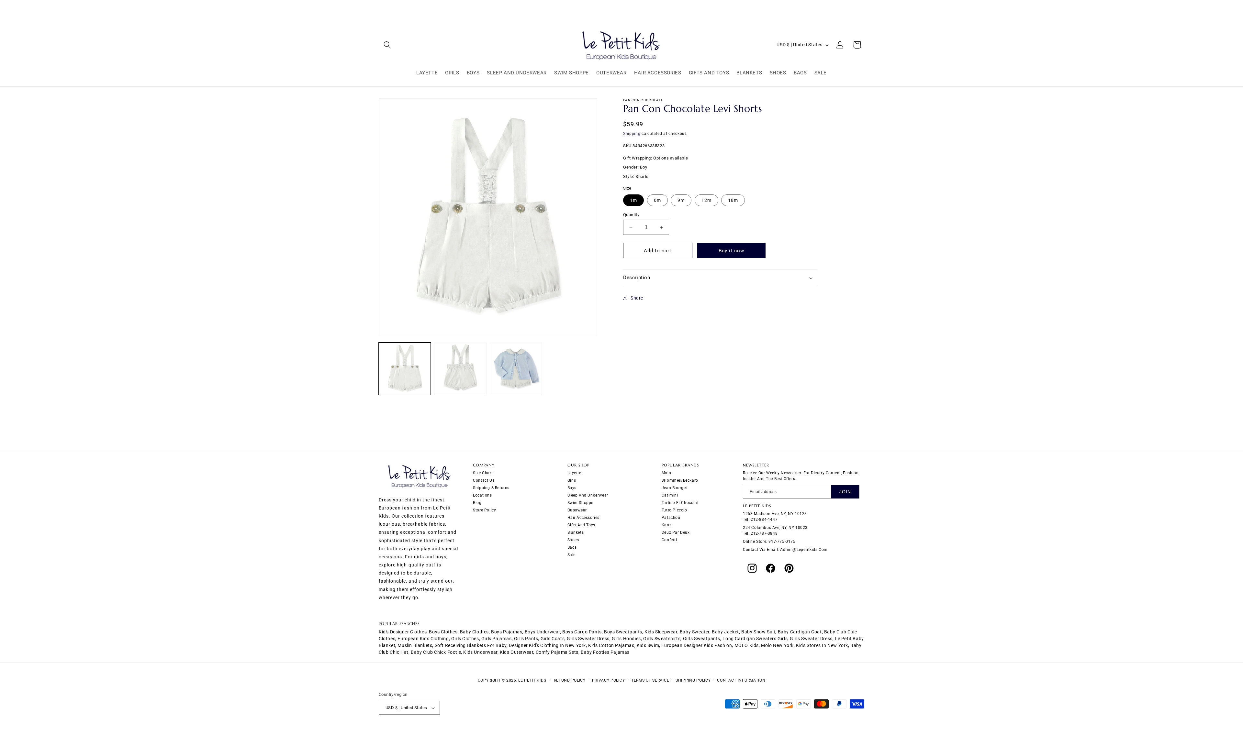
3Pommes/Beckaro (680, 480)
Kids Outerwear (516, 652)
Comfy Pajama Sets (557, 652)
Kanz (666, 525)
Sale (571, 555)
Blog (477, 502)
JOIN (845, 491)
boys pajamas (506, 631)
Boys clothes (443, 631)
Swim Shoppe (580, 502)
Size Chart (483, 473)
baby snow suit (758, 631)
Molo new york (777, 645)
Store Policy (484, 510)
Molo (666, 473)
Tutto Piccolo (674, 510)
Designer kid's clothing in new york (547, 645)
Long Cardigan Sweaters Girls (755, 638)
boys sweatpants (623, 631)
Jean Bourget (674, 488)
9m (681, 200)
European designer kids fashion (696, 645)
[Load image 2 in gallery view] (460, 369)
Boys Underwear (542, 631)
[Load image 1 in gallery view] (405, 369)
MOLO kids (746, 645)
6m (657, 200)
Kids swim (648, 645)
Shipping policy (693, 680)
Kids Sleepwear (660, 631)
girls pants (526, 638)
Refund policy (570, 680)
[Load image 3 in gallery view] (516, 369)
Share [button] (637, 298)
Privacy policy (608, 680)
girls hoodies (626, 638)
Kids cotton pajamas (611, 645)
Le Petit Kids (532, 680)
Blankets (575, 532)
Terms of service (650, 680)
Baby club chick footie (436, 652)
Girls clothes (465, 638)
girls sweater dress (588, 638)
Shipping (632, 133)
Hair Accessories (583, 517)
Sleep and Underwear (587, 495)
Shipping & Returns (491, 488)
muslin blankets (415, 645)
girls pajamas (496, 638)
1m (633, 200)
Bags (572, 547)
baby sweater (695, 631)
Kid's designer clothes (403, 631)
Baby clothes (474, 631)
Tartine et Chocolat (680, 502)
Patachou (671, 517)
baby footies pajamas (605, 652)
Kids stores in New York (822, 645)
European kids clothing (423, 638)
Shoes (573, 540)
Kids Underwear (480, 652)
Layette (574, 473)
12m (706, 200)
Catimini (670, 495)
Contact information (741, 680)
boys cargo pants (582, 631)
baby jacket (725, 631)
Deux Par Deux (676, 532)
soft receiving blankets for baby (471, 645)
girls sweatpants (702, 638)
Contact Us (483, 480)
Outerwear (577, 510)
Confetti (669, 540)
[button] (387, 44)
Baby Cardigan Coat (800, 631)
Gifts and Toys (581, 525)
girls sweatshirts (661, 638)
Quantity (631, 214)
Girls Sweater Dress (811, 638)
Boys (572, 488)
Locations (482, 495)
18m (733, 200)
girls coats (553, 638)
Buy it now (731, 251)
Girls (571, 480)
